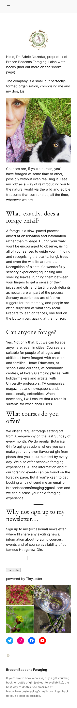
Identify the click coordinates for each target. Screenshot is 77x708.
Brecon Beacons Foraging (26, 670)
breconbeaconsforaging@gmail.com (34, 488)
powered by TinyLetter (24, 579)
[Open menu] (8, 6)
